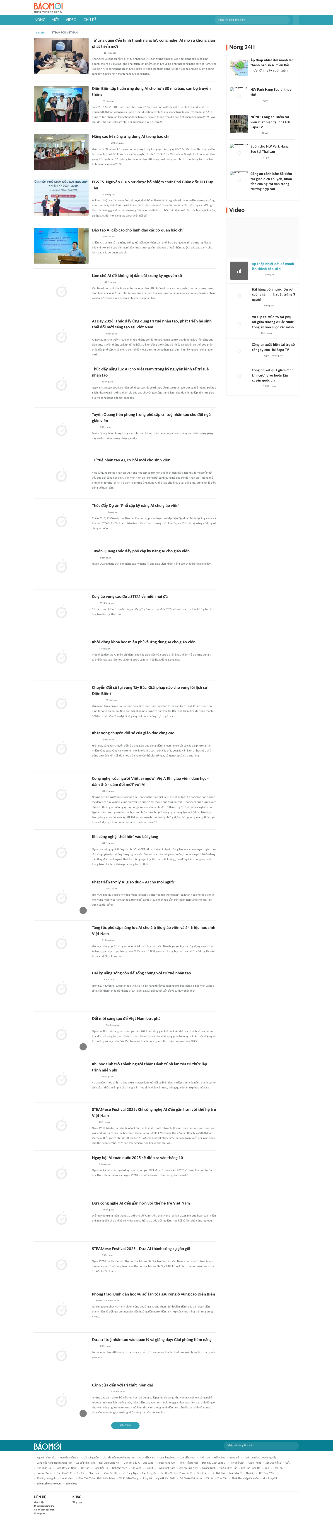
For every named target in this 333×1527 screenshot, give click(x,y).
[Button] (296, 20)
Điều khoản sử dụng (44, 1506)
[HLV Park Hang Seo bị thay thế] (239, 96)
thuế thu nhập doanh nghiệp (259, 1457)
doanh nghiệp (167, 1457)
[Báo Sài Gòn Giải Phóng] (256, 275)
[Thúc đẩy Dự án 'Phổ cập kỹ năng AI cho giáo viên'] (61, 521)
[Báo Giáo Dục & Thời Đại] (94, 427)
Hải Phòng (219, 1457)
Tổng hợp (77, 1502)
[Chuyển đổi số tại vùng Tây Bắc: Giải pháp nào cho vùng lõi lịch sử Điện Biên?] (61, 703)
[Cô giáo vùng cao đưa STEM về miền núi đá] (61, 612)
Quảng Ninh (208, 1468)
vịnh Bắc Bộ (110, 1473)
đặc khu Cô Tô (64, 1473)
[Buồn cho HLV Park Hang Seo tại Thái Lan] (239, 153)
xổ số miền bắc (228, 1468)
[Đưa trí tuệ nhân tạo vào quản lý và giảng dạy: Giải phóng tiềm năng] (61, 1355)
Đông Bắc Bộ (101, 1468)
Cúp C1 (149, 1468)
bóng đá (234, 1457)
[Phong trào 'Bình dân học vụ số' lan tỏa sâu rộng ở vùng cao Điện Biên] (61, 1310)
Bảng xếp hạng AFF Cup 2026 (159, 1478)
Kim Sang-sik (270, 1478)
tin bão (85, 1468)
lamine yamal (44, 1473)
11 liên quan (110, 889)
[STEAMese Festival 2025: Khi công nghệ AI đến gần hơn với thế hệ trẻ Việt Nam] (61, 1125)
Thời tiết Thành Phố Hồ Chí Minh (97, 1478)
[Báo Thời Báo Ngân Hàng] (97, 1025)
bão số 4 (201, 1473)
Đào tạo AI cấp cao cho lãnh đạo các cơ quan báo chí (137, 230)
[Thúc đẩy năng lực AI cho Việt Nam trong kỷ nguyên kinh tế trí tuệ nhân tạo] (61, 385)
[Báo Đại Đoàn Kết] (97, 282)
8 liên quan (108, 791)
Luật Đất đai (218, 1473)
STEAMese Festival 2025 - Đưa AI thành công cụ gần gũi (141, 1249)
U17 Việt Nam (147, 1457)
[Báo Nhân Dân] (96, 740)
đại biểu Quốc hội (109, 1463)
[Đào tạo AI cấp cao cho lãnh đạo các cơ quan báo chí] (61, 246)
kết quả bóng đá (250, 1468)
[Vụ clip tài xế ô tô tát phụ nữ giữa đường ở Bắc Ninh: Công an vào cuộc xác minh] (239, 324)
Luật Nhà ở (235, 1473)
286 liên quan (113, 1025)
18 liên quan (110, 53)
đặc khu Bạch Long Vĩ (214, 1463)
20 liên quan (109, 101)
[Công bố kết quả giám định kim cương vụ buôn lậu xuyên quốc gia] (239, 377)
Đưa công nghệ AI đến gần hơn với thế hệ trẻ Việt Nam (141, 1203)
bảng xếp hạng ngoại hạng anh (54, 1463)
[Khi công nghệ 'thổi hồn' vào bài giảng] (61, 852)
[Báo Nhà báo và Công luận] (97, 700)
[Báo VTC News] (256, 76)
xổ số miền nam (85, 1463)
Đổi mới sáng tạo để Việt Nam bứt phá (126, 1019)
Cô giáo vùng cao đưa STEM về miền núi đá (130, 597)
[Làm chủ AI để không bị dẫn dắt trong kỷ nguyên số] (61, 291)
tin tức (80, 1473)
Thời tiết (222, 1478)
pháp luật (94, 1473)
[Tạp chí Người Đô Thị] (94, 1122)
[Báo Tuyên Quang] (98, 512)
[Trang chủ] (48, 7)
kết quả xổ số (273, 1463)
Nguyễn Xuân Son (69, 1457)
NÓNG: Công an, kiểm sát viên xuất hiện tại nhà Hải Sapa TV (270, 122)
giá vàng (136, 1468)
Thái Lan (277, 1468)
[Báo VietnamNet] (96, 980)
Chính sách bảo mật (44, 1510)
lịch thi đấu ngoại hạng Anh (119, 1457)
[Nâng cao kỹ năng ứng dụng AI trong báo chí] (61, 152)
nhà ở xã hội (44, 1468)
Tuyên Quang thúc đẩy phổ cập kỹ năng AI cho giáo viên (141, 551)
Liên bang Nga (130, 1473)
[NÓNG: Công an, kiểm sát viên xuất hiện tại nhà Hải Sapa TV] (239, 124)
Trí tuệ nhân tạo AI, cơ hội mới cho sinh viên (131, 460)
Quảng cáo (39, 1513)
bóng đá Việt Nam (66, 1468)
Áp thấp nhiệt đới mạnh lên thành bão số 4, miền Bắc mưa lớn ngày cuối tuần (272, 65)
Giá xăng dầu (91, 1457)
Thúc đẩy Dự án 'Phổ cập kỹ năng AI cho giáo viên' (135, 506)
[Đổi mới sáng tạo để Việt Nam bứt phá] (61, 1034)
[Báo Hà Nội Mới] (96, 53)
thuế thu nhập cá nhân (245, 1478)
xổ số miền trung (128, 1478)
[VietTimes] (95, 940)
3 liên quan (110, 282)
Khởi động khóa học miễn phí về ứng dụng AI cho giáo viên (143, 642)
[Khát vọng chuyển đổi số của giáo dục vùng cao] (61, 748)
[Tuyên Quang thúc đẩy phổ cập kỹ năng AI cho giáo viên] (61, 567)
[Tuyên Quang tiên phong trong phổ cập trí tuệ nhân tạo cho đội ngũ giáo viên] (61, 430)
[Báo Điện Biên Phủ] (100, 143)
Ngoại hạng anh (166, 1463)
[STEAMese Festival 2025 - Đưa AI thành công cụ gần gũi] (61, 1264)
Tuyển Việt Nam (166, 1468)
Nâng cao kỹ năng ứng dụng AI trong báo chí (130, 137)
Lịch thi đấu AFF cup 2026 (138, 1463)
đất (287, 1463)
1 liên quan (112, 512)
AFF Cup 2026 (266, 1473)
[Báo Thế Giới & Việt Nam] (95, 382)
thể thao (205, 1457)
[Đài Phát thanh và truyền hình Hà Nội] (96, 467)
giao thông (255, 1463)
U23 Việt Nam (187, 1457)
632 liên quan (107, 603)
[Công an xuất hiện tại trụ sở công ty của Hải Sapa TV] (239, 351)
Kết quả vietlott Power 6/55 (176, 1473)
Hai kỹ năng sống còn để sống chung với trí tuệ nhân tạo (141, 973)
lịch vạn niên (119, 1468)
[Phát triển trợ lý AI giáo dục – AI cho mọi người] (61, 898)
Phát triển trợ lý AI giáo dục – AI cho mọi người (134, 882)
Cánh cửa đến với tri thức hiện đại (122, 1385)
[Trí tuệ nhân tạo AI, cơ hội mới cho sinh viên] (61, 476)
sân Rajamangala (46, 1478)
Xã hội (209, 1478)
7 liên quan (269, 275)
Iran (267, 1468)
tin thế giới (237, 1463)
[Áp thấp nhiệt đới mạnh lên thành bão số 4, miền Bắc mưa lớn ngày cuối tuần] (239, 67)
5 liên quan (109, 194)
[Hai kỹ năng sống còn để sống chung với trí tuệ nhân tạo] (61, 989)
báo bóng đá (149, 1473)
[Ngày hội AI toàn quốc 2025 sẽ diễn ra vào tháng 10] (61, 1173)
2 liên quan (277, 356)
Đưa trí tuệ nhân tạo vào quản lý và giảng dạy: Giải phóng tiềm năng (152, 1340)
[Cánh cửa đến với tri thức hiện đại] (61, 1401)
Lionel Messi (67, 1478)
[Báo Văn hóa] (96, 101)
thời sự (250, 1473)
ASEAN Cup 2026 (188, 1468)
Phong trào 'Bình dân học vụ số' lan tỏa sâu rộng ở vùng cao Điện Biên (153, 1294)
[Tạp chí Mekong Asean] (94, 649)
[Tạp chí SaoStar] (255, 101)
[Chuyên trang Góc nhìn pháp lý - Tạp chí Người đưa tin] (253, 195)
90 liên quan (269, 386)
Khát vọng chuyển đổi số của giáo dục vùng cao (133, 733)
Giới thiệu (39, 1502)
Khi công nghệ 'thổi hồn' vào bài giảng (125, 837)
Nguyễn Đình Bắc (46, 1457)
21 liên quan (112, 700)
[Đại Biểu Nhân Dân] (95, 1255)
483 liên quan (112, 1301)
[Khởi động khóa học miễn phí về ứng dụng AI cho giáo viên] (61, 657)
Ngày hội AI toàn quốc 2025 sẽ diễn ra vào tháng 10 (137, 1158)
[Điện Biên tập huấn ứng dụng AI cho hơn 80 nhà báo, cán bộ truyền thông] (61, 104)
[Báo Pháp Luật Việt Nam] (96, 791)
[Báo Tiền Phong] (96, 194)
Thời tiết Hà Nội (189, 1463)
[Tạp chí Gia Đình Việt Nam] (97, 334)
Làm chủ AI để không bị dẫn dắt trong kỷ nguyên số (137, 276)
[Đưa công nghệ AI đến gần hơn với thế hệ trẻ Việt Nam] (61, 1219)
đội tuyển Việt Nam (191, 1478)
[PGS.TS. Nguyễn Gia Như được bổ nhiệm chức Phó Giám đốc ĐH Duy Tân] (61, 197)
